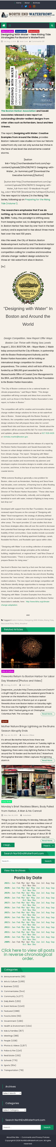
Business (8, 986)
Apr (28, 888)
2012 (6, 927)
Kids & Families (11, 1030)
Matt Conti (24, 41)
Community (10, 996)
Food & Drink (10, 1016)
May (33, 888)
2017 (6, 902)
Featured (8, 1011)
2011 (6, 932)
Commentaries (11, 991)
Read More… (47, 713)
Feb (18, 888)
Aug (48, 888)
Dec (34, 890)
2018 (6, 898)
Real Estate (9, 1055)
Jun (38, 888)
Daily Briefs (6, 801)
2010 (6, 937)
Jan (13, 883)
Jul (43, 888)
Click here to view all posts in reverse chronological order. (28, 954)
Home (18, 3)
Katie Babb (27, 815)
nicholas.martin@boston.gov (15, 437)
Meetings (8, 1035)
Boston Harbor (17, 620)
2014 (6, 917)
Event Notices (10, 1006)
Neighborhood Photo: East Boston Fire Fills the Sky (10, 845)
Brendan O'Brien (28, 735)
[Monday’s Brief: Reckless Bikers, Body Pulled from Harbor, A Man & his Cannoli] (28, 782)
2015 (6, 912)
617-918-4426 (48, 433)
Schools (7, 1060)
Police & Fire (34, 31)
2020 (6, 888)
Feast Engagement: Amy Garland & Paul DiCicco (49, 845)
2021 (6, 883)
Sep (53, 888)
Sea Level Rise (7, 623)
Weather (23, 623)
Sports (4, 721)
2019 (6, 893)
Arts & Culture (7, 31)
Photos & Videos (11, 1045)
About (27, 3)
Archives (36, 3)
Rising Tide (49, 620)
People (7, 1040)
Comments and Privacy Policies (35, 1137)
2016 (6, 907)
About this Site (13, 1137)
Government (21, 31)
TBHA (16, 623)
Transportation (11, 1070)
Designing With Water (33, 620)
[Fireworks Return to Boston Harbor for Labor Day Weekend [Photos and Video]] (28, 651)
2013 (6, 922)
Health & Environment (14, 1026)
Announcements (12, 976)
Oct (24, 890)
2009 (6, 942)
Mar (23, 888)
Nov (29, 890)
